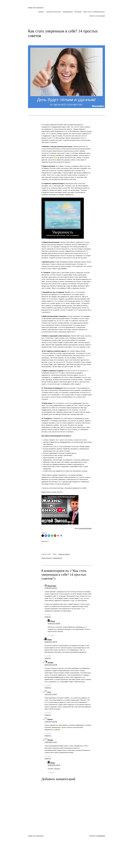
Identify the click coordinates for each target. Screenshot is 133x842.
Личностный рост (46, 558)
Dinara (52, 621)
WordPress (101, 836)
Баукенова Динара (85, 528)
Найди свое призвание (35, 7)
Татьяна (50, 662)
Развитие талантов (64, 554)
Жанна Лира (51, 586)
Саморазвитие (57, 558)
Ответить (48, 617)
